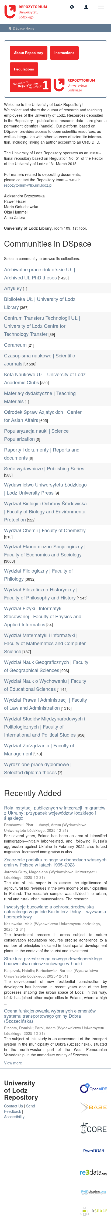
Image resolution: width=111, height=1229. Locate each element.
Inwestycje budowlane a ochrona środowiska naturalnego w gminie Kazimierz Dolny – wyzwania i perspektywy (55, 911)
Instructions (64, 52)
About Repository (28, 52)
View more (13, 1062)
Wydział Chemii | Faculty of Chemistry (45, 530)
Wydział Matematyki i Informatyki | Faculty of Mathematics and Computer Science (45, 643)
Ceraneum (15, 344)
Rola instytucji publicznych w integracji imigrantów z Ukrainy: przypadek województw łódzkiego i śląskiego (54, 812)
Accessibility (14, 1116)
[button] (72, 6)
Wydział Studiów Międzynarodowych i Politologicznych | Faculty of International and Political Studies (44, 726)
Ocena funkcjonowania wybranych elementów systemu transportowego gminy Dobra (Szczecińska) (50, 1015)
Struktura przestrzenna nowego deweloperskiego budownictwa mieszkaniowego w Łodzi (53, 961)
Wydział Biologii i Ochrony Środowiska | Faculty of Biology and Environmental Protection (45, 511)
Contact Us (13, 1106)
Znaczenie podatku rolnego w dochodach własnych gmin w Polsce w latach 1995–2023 (55, 862)
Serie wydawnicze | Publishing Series (44, 468)
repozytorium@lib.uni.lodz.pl (28, 185)
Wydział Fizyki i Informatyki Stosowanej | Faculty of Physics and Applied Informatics (42, 616)
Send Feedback (19, 1108)
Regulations (24, 69)
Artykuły (13, 288)
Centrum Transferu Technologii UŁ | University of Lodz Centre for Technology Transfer (42, 325)
